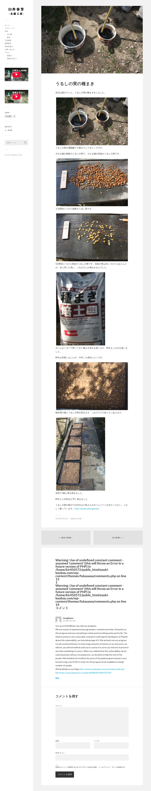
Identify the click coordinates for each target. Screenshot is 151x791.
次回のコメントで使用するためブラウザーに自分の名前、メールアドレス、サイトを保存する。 (90, 767)
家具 (8, 37)
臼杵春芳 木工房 (16, 155)
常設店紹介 (9, 46)
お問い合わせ (10, 49)
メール (97, 741)
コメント (58, 705)
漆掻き (9, 55)
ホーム (7, 25)
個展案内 (8, 43)
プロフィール (10, 28)
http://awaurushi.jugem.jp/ (87, 508)
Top (145, 785)
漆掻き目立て (12, 58)
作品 (6, 31)
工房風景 (8, 40)
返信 (57, 678)
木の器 (9, 34)
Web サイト (60, 753)
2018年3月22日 (61, 518)
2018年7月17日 (69, 621)
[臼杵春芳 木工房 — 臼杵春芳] (16, 11)
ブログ (7, 52)
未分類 (10, 130)
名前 (57, 741)
